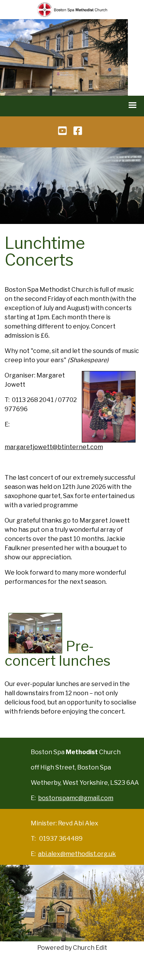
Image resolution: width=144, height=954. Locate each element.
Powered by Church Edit (72, 947)
